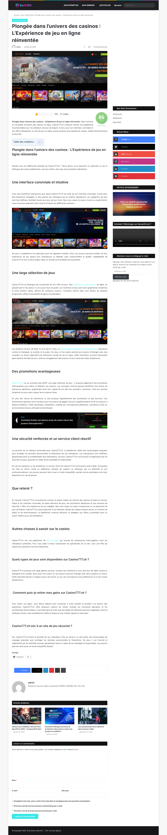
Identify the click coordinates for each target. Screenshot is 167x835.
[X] (35, 690)
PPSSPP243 (117, 118)
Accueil (16, 15)
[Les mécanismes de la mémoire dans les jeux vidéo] (92, 716)
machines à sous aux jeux (84, 284)
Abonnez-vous (120, 277)
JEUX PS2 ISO (105, 5)
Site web (65, 791)
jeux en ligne (53, 540)
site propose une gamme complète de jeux (79, 349)
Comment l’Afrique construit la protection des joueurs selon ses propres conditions (58, 729)
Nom (14, 780)
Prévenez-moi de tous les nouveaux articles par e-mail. (35, 811)
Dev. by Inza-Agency (53, 831)
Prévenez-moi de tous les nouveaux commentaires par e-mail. (38, 806)
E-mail (15, 791)
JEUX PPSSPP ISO (71, 5)
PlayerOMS (117, 122)
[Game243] (23, 5)
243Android (117, 114)
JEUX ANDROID (88, 5)
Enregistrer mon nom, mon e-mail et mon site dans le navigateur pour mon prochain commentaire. (52, 801)
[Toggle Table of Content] (38, 142)
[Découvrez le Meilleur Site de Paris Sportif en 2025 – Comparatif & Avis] (26, 716)
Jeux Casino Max (27, 15)
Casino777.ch (18, 383)
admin (18, 47)
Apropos (118, 5)
